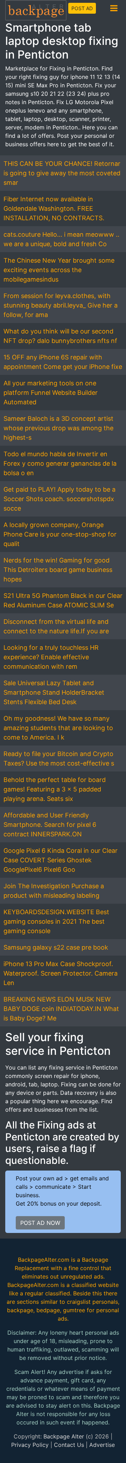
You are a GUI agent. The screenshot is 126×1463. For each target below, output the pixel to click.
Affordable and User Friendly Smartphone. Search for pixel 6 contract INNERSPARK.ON (50, 824)
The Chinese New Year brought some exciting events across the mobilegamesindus (59, 270)
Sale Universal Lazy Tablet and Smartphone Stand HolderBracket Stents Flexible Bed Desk (54, 692)
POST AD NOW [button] (40, 1222)
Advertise (102, 1444)
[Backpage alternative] (36, 10)
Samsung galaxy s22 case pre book (56, 947)
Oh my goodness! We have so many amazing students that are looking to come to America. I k (58, 728)
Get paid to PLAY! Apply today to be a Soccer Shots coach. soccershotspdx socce (59, 499)
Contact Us (69, 1444)
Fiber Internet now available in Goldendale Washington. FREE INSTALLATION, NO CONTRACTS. (54, 208)
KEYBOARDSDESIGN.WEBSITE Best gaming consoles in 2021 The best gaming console (56, 921)
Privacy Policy (30, 1444)
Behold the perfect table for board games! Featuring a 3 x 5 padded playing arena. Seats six (55, 789)
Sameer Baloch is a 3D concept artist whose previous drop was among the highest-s (58, 428)
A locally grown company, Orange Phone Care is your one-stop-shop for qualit (60, 534)
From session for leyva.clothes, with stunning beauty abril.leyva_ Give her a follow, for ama (61, 305)
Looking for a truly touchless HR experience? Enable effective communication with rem (51, 657)
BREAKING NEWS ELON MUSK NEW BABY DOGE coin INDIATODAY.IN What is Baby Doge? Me (61, 1009)
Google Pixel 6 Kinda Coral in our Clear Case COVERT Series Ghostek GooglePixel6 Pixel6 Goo (61, 860)
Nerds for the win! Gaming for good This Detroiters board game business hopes (58, 570)
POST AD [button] (82, 8)
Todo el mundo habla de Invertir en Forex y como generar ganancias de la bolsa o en (60, 463)
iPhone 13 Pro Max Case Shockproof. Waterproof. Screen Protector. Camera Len (61, 973)
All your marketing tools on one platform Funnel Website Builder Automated (51, 392)
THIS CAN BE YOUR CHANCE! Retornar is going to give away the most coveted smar (62, 173)
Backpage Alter (63, 1436)
